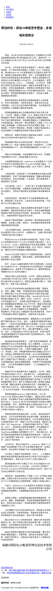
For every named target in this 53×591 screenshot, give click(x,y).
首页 (8, 7)
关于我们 (10, 9)
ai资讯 (8, 12)
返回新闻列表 (7, 568)
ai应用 (8, 15)
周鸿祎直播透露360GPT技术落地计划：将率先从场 (29, 573)
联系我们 (10, 17)
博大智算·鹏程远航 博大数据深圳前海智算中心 (29, 570)
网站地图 (45, 588)
